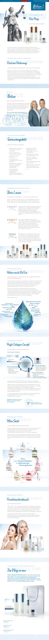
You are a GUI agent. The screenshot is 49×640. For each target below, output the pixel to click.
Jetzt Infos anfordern (24, 1)
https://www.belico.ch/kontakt (31, 574)
